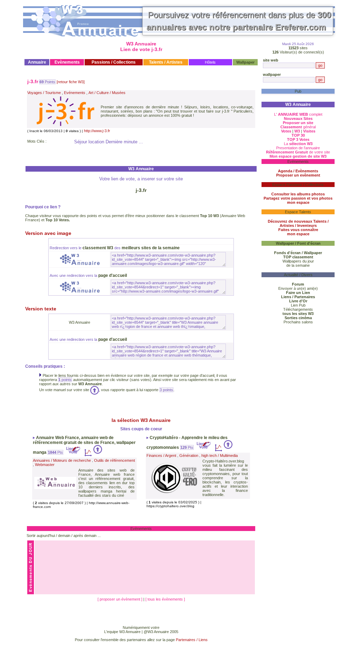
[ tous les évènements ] (165, 599)
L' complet (298, 114)
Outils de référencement (114, 460)
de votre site (298, 152)
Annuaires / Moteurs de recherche (62, 460)
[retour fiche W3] (71, 82)
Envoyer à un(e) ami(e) (298, 288)
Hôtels (210, 62)
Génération (188, 455)
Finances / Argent (161, 455)
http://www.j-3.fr (97, 131)
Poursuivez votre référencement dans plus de (238, 21)
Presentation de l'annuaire (298, 148)
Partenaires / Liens (192, 640)
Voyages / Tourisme (44, 93)
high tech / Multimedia (219, 455)
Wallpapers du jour (298, 261)
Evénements (74, 93)
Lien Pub (298, 305)
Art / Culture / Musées (107, 93)
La (298, 144)
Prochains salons (298, 322)
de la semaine (298, 265)
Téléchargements (298, 309)
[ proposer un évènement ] (120, 599)
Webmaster (45, 464)
